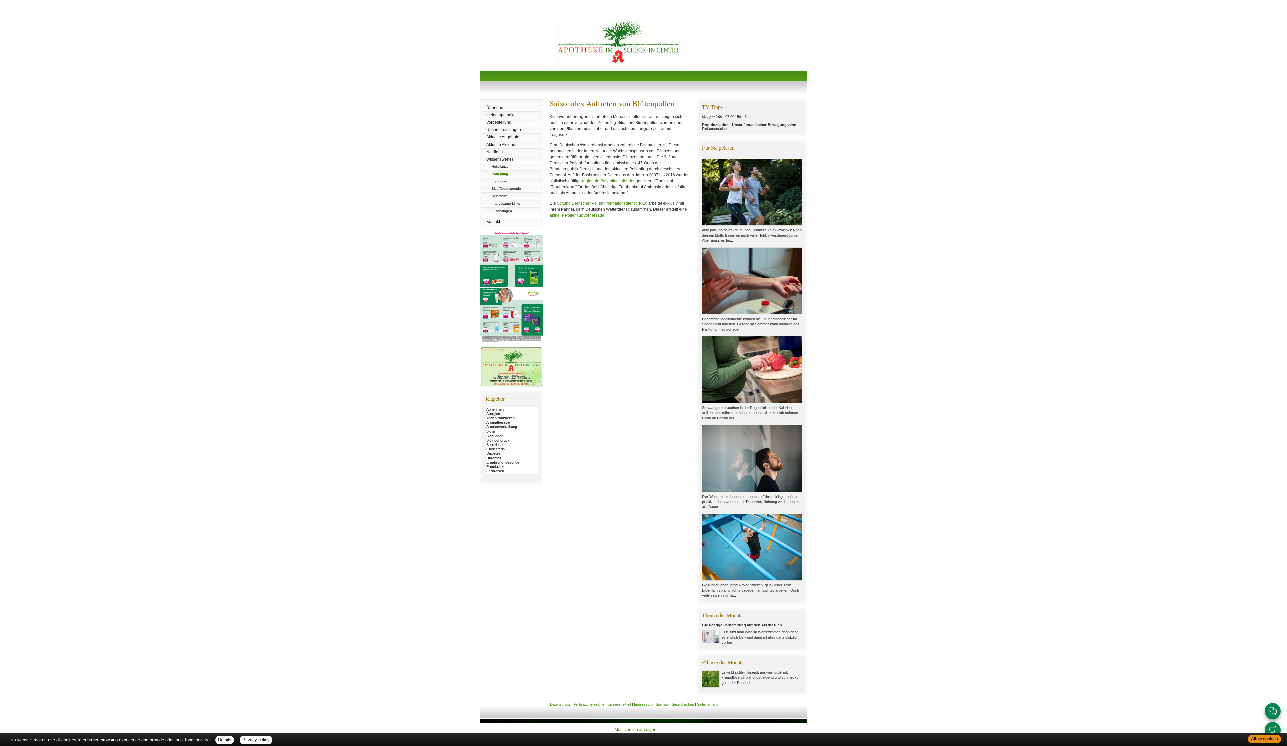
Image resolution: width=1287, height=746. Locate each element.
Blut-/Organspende (506, 188)
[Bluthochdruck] (511, 440)
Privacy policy (256, 739)
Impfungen (500, 181)
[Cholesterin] (511, 449)
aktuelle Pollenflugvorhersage (577, 215)
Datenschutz (560, 704)
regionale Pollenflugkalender (608, 181)
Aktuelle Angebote (502, 137)
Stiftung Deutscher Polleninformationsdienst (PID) (602, 203)
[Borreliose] (511, 445)
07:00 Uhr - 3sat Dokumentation (749, 123)
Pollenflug (500, 174)
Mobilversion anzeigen (635, 729)
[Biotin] (511, 431)
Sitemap (662, 704)
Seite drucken (683, 704)
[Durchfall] (511, 458)
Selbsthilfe (500, 196)
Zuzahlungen (502, 211)
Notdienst (495, 152)
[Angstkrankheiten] (511, 418)
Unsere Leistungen (503, 129)
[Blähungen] (511, 436)
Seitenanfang (707, 704)
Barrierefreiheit (619, 704)
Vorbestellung (498, 122)
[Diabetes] (511, 453)
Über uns (494, 107)
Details (224, 739)
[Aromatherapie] (511, 422)
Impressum (643, 704)
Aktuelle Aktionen (502, 144)
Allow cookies (1264, 738)
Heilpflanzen (501, 166)
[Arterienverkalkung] (511, 427)
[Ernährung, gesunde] (511, 462)
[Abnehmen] (511, 409)
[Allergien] (511, 414)
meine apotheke (501, 115)
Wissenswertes (500, 159)
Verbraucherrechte (589, 704)
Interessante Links (506, 203)
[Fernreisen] (511, 471)
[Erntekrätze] (511, 467)
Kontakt (493, 221)
